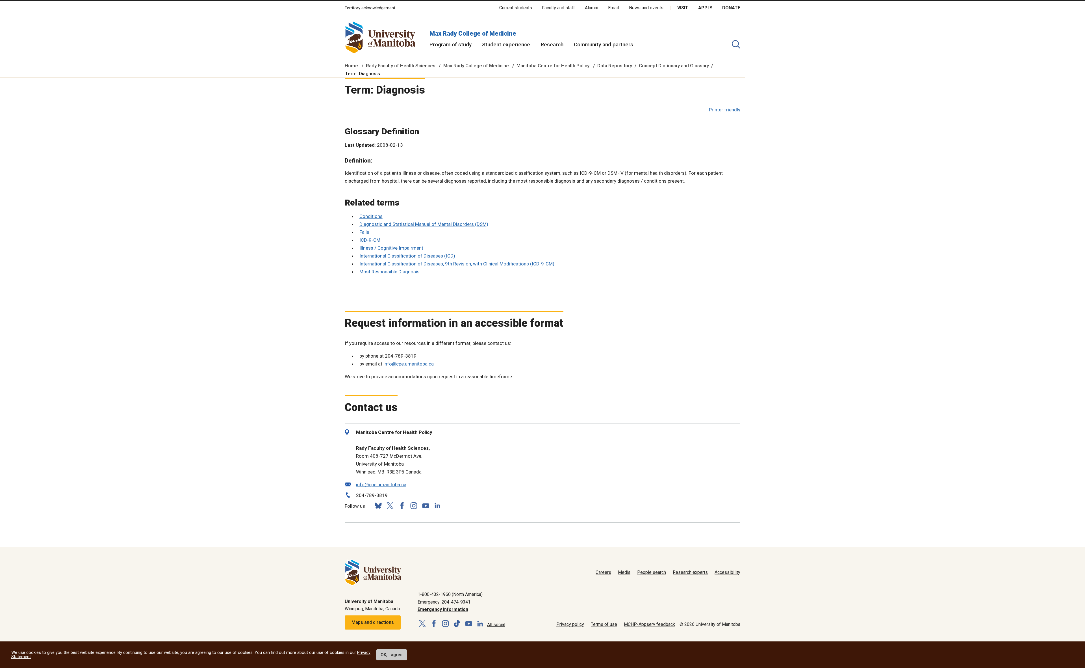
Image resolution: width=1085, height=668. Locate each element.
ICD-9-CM (369, 240)
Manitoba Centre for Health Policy (553, 65)
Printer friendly (724, 110)
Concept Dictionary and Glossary (674, 65)
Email (613, 7)
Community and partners (603, 44)
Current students (515, 7)
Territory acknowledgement (370, 8)
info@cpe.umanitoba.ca (408, 364)
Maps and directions (372, 622)
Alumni (591, 7)
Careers (603, 572)
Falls (364, 232)
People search (651, 572)
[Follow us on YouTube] (425, 505)
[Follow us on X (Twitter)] (390, 505)
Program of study (450, 44)
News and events (646, 7)
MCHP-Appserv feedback (649, 624)
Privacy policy (570, 624)
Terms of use (604, 624)
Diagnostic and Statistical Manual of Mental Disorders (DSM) (423, 224)
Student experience (506, 44)
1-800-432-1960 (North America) (450, 594)
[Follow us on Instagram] (413, 505)
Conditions (371, 216)
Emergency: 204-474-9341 (444, 602)
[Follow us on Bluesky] (378, 505)
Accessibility (727, 572)
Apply (705, 7)
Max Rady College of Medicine (472, 33)
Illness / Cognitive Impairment (391, 248)
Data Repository (614, 65)
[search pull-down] (736, 44)
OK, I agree (392, 654)
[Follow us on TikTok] (457, 623)
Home (351, 65)
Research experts (690, 572)
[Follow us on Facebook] (402, 505)
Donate (731, 7)
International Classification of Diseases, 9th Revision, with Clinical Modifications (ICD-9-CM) (456, 264)
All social (496, 624)
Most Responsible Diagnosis (389, 271)
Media (624, 572)
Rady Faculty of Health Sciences (400, 65)
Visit (682, 7)
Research (552, 44)
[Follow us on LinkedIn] (437, 505)
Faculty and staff (558, 7)
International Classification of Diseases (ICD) (407, 256)
